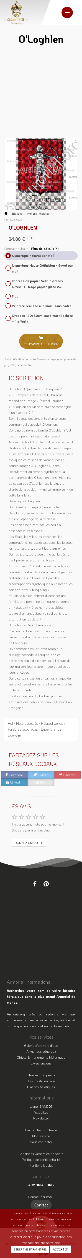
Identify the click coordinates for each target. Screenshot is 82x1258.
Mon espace (41, 1136)
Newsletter (41, 1118)
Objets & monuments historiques (41, 1057)
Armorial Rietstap (38, 213)
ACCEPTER (60, 1249)
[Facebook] (35, 884)
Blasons (17, 213)
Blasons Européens (41, 1075)
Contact (41, 1205)
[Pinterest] (46, 884)
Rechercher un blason (41, 1130)
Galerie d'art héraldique (41, 1045)
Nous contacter (41, 1141)
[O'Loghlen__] (41, 174)
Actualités (41, 1112)
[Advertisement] (41, 92)
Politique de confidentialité (41, 1159)
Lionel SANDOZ (41, 1106)
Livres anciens (41, 1063)
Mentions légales (41, 1165)
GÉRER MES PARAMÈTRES (29, 1249)
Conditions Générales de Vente (41, 1153)
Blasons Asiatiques (41, 1086)
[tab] (41, 729)
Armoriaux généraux (41, 1051)
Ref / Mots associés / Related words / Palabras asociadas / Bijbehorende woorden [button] (36, 729)
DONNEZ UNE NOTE (29, 843)
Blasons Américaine (41, 1081)
